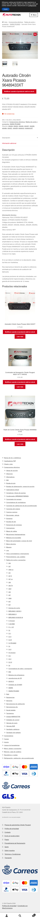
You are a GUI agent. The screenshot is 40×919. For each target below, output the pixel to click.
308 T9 (10, 586)
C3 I (9, 633)
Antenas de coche (14, 608)
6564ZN (15, 128)
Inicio (5, 22)
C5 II (9, 659)
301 (9, 573)
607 (9, 601)
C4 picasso (12, 653)
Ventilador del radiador (13, 732)
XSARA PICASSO (15, 24)
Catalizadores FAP (10, 461)
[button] (35, 34)
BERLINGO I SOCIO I (14, 611)
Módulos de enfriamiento (16, 675)
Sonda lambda (10, 710)
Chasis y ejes (8, 464)
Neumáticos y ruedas (11, 755)
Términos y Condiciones (13, 854)
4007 (9, 589)
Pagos (7, 839)
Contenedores (8, 736)
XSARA (10, 688)
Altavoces (9, 474)
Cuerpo (6, 739)
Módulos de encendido (13, 538)
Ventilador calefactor (12, 729)
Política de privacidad (12, 828)
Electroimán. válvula (12, 515)
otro (7, 550)
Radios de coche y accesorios (15, 560)
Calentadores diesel (12, 490)
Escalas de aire (11, 522)
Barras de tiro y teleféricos (12, 458)
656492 (10, 126)
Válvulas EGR (10, 726)
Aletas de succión (12, 470)
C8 (9, 665)
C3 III (10, 640)
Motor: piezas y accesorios (12, 748)
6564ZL (10, 128)
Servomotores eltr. (12, 707)
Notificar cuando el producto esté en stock (19, 91)
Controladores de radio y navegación (20, 669)
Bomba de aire (10, 483)
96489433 (21, 128)
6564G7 (26, 126)
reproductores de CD (15, 678)
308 (9, 582)
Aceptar (6, 9)
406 (9, 592)
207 (9, 566)
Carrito (31, 914)
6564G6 (21, 126)
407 (9, 595)
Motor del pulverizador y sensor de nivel (19, 541)
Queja (7, 847)
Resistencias (10, 697)
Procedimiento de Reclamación (15, 843)
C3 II (9, 637)
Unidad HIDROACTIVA (13, 717)
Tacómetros (10, 713)
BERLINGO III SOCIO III (15, 617)
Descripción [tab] (6, 138)
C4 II (9, 649)
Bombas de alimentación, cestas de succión (20, 486)
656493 (16, 126)
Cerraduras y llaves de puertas (16, 493)
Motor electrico (11, 544)
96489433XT (29, 128)
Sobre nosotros (10, 850)
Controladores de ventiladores (16, 502)
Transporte (8, 858)
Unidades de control (12, 720)
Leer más (20, 336)
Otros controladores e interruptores (17, 554)
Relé (7, 694)
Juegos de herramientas (12, 745)
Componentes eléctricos (16, 22)
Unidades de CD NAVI (15, 685)
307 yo (10, 579)
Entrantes (9, 518)
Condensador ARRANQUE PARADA (17, 496)
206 (9, 563)
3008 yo (10, 570)
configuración (32, 6)
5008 (9, 598)
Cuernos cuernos (11, 512)
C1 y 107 (11, 627)
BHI (7, 480)
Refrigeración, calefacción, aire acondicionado (19, 758)
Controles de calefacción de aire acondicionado (21, 506)
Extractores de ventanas (14, 525)
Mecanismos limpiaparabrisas (15, 534)
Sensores (9, 701)
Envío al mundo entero (12, 836)
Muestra (8, 547)
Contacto (8, 832)
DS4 (9, 672)
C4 (9, 646)
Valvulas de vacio (11, 723)
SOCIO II (11, 681)
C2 (9, 630)
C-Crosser (11, 621)
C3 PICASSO (12, 643)
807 (9, 605)
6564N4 (4, 128)
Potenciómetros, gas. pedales (15, 557)
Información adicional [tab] (9, 143)
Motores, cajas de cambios (12, 752)
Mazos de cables (11, 531)
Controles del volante (13, 509)
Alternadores (10, 477)
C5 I (9, 656)
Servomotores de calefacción (15, 704)
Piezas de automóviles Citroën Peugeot (18, 825)
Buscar (20, 916)
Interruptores (10, 528)
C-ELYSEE (11, 624)
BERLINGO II (12, 614)
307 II (10, 576)
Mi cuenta (6, 916)
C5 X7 (10, 662)
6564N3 (32, 126)
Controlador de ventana (13, 499)
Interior (6, 742)
